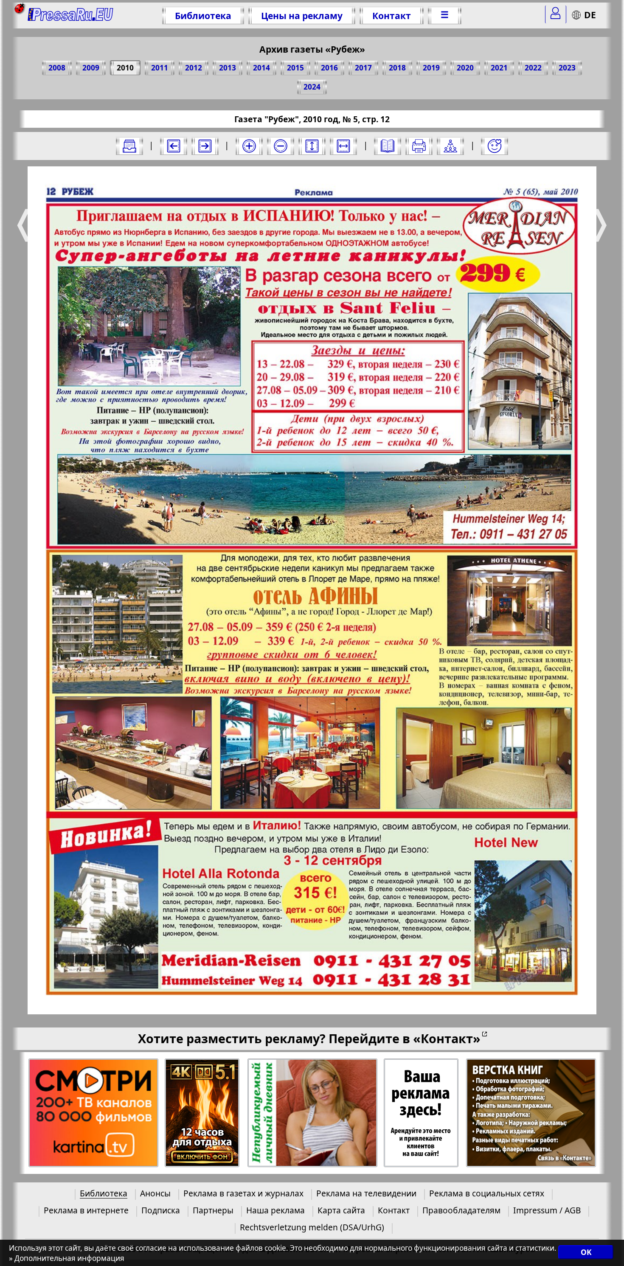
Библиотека (203, 15)
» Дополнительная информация (66, 1258)
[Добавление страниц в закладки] (494, 146)
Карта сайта (341, 1210)
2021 (499, 68)
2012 (193, 68)
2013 (227, 68)
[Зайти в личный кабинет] (555, 14)
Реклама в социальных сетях (486, 1193)
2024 (312, 87)
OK (586, 1252)
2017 (363, 68)
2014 (261, 68)
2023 (567, 68)
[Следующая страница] (205, 146)
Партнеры (213, 1210)
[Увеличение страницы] (249, 146)
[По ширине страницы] (343, 146)
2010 (125, 68)
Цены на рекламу (302, 15)
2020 (465, 68)
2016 (329, 68)
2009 (90, 68)
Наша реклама (275, 1210)
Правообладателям (461, 1210)
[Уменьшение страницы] (280, 146)
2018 (397, 68)
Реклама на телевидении (366, 1193)
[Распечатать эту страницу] (419, 146)
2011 (159, 68)
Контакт (391, 15)
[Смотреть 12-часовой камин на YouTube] (202, 1113)
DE (590, 14)
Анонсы (155, 1193)
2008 (56, 68)
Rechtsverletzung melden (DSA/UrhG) (312, 1227)
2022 (533, 68)
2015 (295, 68)
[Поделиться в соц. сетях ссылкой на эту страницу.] (450, 146)
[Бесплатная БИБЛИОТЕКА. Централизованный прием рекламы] (70, 15)
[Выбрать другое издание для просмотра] (129, 146)
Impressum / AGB (547, 1210)
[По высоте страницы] (312, 146)
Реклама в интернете (86, 1210)
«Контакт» (447, 1038)
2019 (431, 68)
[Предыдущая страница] (173, 146)
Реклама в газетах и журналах (243, 1193)
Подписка (160, 1210)
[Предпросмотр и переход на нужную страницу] (387, 146)
